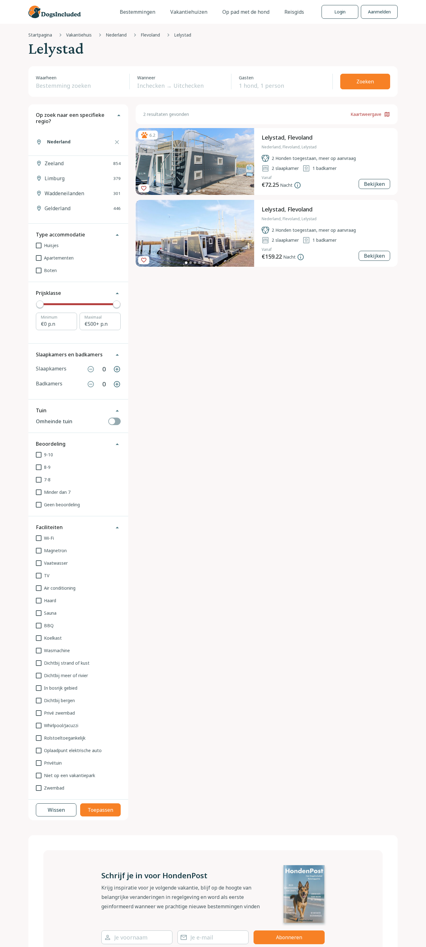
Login (340, 12)
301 (83, 193)
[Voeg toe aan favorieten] (143, 188)
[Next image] (247, 161)
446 (83, 208)
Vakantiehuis (79, 35)
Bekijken (374, 184)
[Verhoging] (117, 369)
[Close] (117, 142)
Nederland (116, 35)
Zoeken (365, 81)
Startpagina (40, 35)
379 (83, 178)
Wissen (56, 809)
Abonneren (289, 937)
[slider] (40, 304)
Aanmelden (379, 12)
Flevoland (150, 35)
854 (83, 163)
